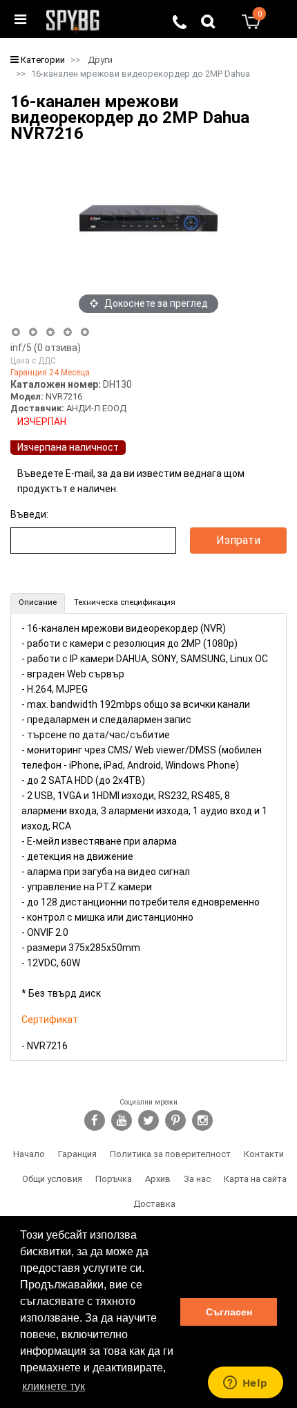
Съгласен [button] (229, 1311)
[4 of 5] (67, 332)
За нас (197, 1179)
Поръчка (113, 1179)
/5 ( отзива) (45, 347)
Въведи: (29, 514)
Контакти (264, 1154)
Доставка (154, 1204)
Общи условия (52, 1179)
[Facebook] (94, 1120)
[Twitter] (148, 1120)
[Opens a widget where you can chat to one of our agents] (245, 1384)
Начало (29, 1154)
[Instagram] (202, 1120)
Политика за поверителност (170, 1154)
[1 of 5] (15, 332)
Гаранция (77, 1154)
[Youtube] (121, 1120)
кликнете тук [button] (53, 1386)
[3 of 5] (50, 332)
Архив (158, 1179)
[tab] (37, 603)
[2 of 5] (32, 332)
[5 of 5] (85, 332)
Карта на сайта (255, 1179)
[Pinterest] (175, 1120)
